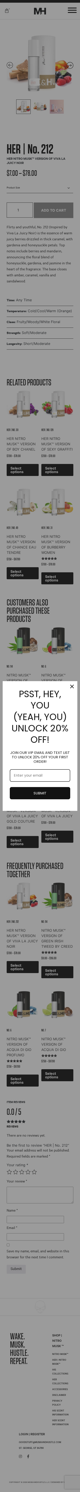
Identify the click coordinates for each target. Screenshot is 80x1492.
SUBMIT (40, 793)
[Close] (72, 686)
